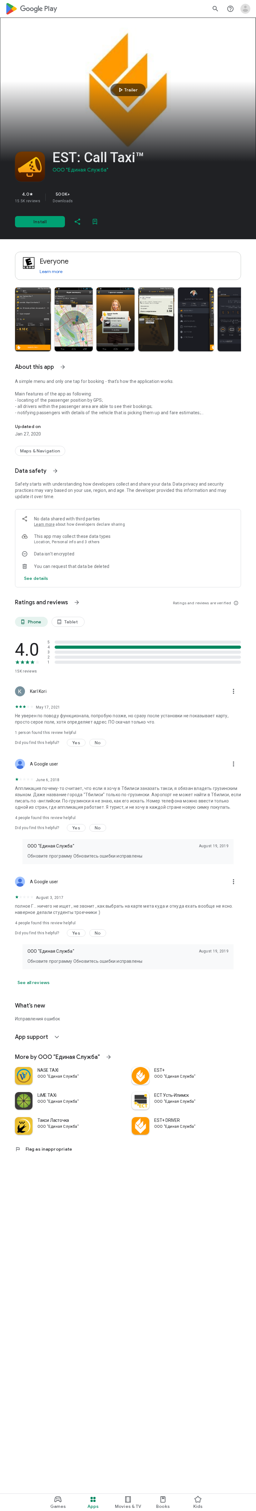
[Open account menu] (245, 8)
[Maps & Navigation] (40, 451)
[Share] (77, 221)
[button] (33, 319)
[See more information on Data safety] (55, 470)
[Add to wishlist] (94, 221)
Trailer (127, 90)
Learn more (51, 271)
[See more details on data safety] (36, 578)
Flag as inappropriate (43, 1149)
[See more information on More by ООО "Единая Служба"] (108, 1057)
